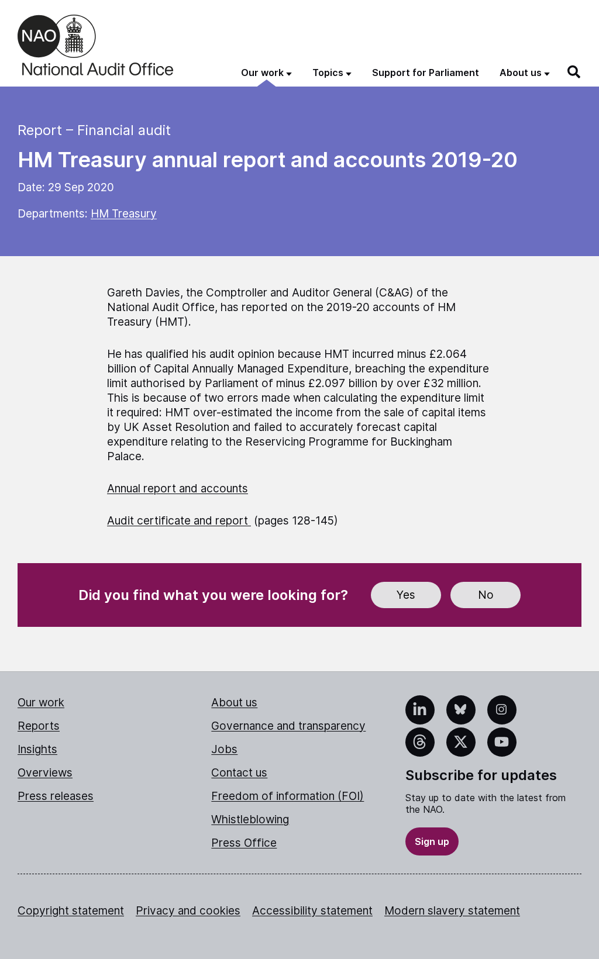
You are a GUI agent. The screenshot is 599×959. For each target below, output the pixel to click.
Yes (406, 595)
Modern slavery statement (452, 910)
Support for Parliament (425, 72)
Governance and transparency (288, 726)
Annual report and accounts (177, 488)
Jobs (224, 749)
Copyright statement (71, 910)
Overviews (45, 772)
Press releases (56, 796)
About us (234, 702)
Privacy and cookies (188, 910)
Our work (41, 702)
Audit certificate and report (179, 520)
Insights (37, 749)
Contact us (239, 772)
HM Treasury (124, 213)
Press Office (244, 843)
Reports (39, 726)
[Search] (574, 72)
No (486, 595)
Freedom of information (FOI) (287, 796)
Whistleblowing (250, 819)
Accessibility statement (312, 910)
